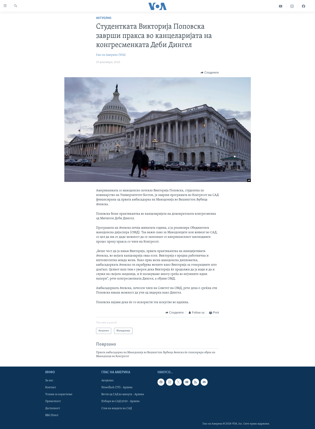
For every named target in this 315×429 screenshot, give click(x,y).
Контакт (50, 387)
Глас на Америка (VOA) (111, 55)
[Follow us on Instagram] (169, 382)
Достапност (52, 408)
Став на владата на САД (116, 408)
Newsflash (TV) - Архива (117, 387)
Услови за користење (58, 394)
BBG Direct (51, 415)
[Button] (210, 72)
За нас (49, 380)
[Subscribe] (204, 382)
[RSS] (195, 382)
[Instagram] (292, 6)
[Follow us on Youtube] (186, 382)
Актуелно (103, 18)
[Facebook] (303, 6)
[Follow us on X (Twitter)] (178, 382)
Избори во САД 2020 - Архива (120, 401)
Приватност (53, 401)
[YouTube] (280, 6)
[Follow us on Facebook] (161, 382)
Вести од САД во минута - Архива (122, 394)
